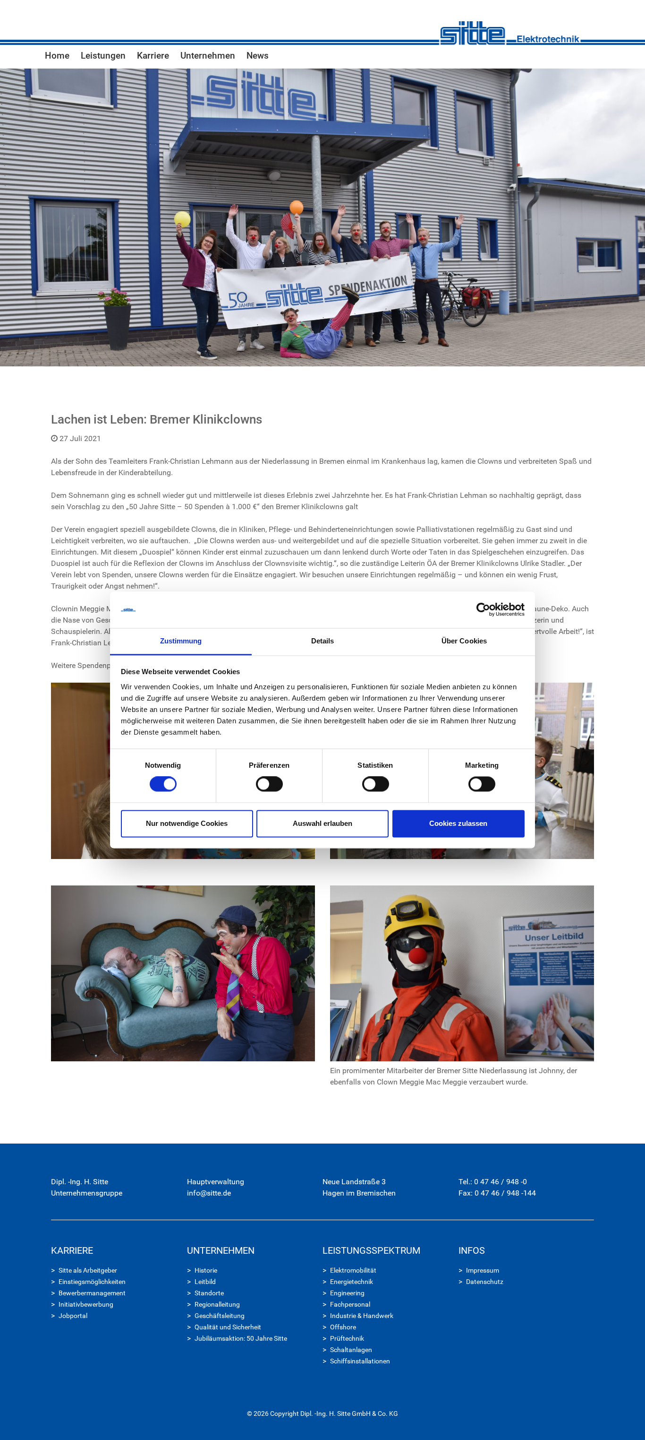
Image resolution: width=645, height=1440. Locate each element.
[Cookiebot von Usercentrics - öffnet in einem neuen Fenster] (483, 610)
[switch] (269, 784)
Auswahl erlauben (322, 823)
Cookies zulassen (458, 823)
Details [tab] (322, 641)
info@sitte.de (209, 1192)
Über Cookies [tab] (464, 641)
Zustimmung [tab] (181, 641)
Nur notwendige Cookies (187, 823)
